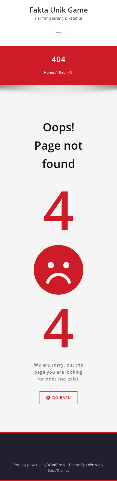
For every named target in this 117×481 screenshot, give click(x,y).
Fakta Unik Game (58, 10)
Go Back (61, 397)
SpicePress (89, 464)
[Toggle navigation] (58, 34)
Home (49, 72)
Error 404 (66, 72)
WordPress (56, 464)
